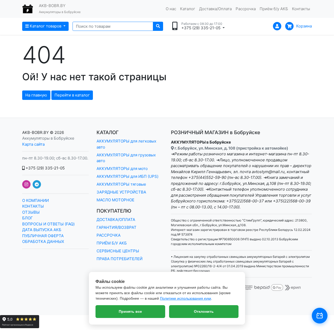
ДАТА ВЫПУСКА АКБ (41, 229)
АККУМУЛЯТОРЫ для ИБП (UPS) (127, 176)
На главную (36, 95)
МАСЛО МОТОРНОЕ (115, 199)
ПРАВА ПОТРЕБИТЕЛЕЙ (119, 258)
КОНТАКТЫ (33, 206)
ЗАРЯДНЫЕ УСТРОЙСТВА (121, 192)
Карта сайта (33, 144)
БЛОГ (27, 217)
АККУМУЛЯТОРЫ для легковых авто (126, 144)
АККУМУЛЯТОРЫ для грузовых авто (126, 157)
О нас (171, 8)
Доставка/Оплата (215, 8)
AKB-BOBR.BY (35, 132)
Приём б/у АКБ (274, 8)
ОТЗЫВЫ (31, 212)
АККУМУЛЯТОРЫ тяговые (121, 184)
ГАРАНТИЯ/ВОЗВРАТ (116, 227)
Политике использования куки (185, 298)
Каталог (187, 8)
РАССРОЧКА (109, 235)
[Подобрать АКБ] (319, 315)
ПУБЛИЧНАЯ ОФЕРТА (43, 235)
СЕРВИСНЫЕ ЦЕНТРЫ (118, 250)
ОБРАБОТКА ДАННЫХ (43, 241)
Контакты (301, 8)
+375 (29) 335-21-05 (45, 168)
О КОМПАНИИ (35, 200)
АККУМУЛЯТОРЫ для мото (122, 168)
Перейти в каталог (72, 95)
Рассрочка (246, 8)
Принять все (130, 311)
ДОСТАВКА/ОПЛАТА (116, 219)
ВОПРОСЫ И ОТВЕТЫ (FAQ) (48, 223)
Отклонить (204, 311)
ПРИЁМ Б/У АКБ (112, 243)
